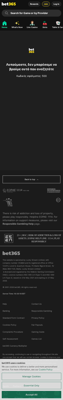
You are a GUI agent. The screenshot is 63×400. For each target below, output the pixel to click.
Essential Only (31, 385)
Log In (56, 4)
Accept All (31, 394)
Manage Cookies (31, 376)
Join (46, 4)
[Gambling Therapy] (53, 190)
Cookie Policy (45, 369)
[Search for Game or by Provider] (6, 13)
